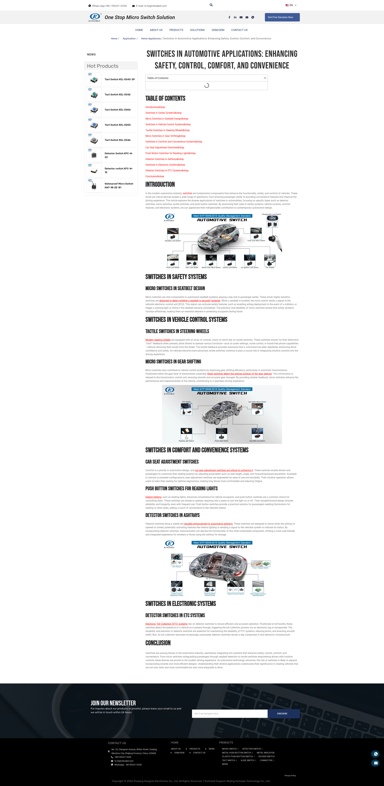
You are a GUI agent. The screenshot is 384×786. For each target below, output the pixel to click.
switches (187, 193)
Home (114, 38)
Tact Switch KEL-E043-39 (120, 79)
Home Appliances (151, 38)
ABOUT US (156, 30)
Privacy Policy (290, 776)
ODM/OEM (218, 30)
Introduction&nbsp (155, 107)
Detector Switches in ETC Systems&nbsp (167, 170)
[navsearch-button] (210, 5)
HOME (139, 30)
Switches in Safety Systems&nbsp (164, 112)
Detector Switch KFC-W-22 (119, 155)
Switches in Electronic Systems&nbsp (165, 164)
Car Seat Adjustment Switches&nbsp (165, 147)
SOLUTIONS (197, 30)
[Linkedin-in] (233, 17)
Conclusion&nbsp (155, 176)
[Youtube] (239, 17)
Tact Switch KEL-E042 (117, 94)
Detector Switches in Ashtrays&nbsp (165, 159)
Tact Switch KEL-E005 (118, 124)
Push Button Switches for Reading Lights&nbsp (171, 153)
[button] (265, 78)
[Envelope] (245, 17)
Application (129, 38)
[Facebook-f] (228, 17)
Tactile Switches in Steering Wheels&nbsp (168, 130)
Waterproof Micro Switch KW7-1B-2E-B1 (119, 185)
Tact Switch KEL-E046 (117, 140)
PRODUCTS (176, 30)
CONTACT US (239, 30)
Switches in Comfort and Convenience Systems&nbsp (174, 141)
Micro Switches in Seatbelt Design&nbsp (167, 118)
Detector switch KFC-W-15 (119, 170)
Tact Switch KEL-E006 (118, 109)
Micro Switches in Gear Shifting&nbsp (166, 136)
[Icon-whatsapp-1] (251, 17)
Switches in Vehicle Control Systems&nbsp (168, 124)
